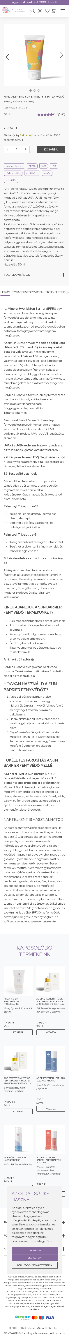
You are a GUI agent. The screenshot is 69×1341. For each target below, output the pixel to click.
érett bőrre (32, 173)
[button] (34, 276)
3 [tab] (39, 90)
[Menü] (63, 11)
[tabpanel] (34, 55)
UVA (54, 166)
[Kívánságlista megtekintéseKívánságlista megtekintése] (47, 10)
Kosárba (51, 149)
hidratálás (11, 180)
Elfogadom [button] (35, 1250)
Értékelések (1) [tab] (57, 292)
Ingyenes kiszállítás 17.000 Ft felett (34, 2)
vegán (47, 173)
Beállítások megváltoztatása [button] (34, 1265)
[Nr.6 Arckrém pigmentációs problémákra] (18, 981)
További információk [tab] (28, 292)
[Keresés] (33, 11)
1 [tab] (30, 90)
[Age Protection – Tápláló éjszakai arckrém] (51, 1060)
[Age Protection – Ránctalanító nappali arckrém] (51, 1139)
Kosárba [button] (18, 1032)
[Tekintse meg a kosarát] (54, 10)
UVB (43, 166)
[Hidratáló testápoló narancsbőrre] (18, 1139)
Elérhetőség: (11, 135)
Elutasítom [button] (34, 1257)
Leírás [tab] (5, 292)
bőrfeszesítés (13, 173)
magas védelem (14, 166)
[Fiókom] (40, 11)
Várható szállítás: (43, 135)
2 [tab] (34, 90)
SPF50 (32, 166)
